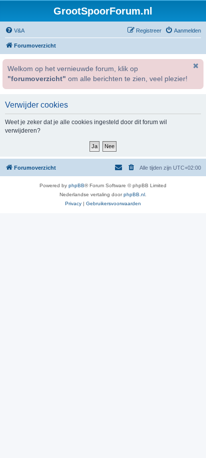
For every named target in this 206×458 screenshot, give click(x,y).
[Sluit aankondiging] (195, 65)
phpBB (76, 185)
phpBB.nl (134, 194)
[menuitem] (14, 31)
